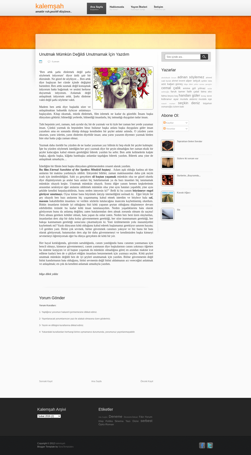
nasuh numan (168, 103)
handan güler (189, 95)
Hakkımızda (117, 7)
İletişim (159, 7)
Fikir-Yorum (145, 416)
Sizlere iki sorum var (187, 158)
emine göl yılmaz (194, 88)
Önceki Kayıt (147, 381)
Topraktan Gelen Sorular (189, 141)
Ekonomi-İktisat (131, 417)
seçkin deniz (189, 103)
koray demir (206, 96)
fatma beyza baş (169, 96)
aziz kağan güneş (172, 83)
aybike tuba (206, 81)
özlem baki (178, 106)
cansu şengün (205, 84)
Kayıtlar (170, 123)
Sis (178, 209)
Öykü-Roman (106, 424)
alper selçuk (193, 80)
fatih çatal (193, 91)
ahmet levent (178, 81)
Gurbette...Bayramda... (188, 175)
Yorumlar (170, 128)
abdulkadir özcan (168, 78)
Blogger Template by (55, 446)
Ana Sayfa (96, 7)
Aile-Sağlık (102, 417)
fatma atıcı (206, 91)
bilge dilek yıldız (191, 84)
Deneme (115, 416)
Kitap (101, 421)
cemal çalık (171, 88)
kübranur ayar (170, 99)
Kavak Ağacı (183, 192)
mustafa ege (205, 99)
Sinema (119, 421)
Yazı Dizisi (132, 421)
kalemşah (49, 6)
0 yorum (55, 61)
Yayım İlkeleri (139, 7)
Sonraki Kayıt (45, 381)
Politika (109, 421)
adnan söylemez (191, 77)
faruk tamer (178, 91)
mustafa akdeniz (188, 99)
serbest (146, 421)
